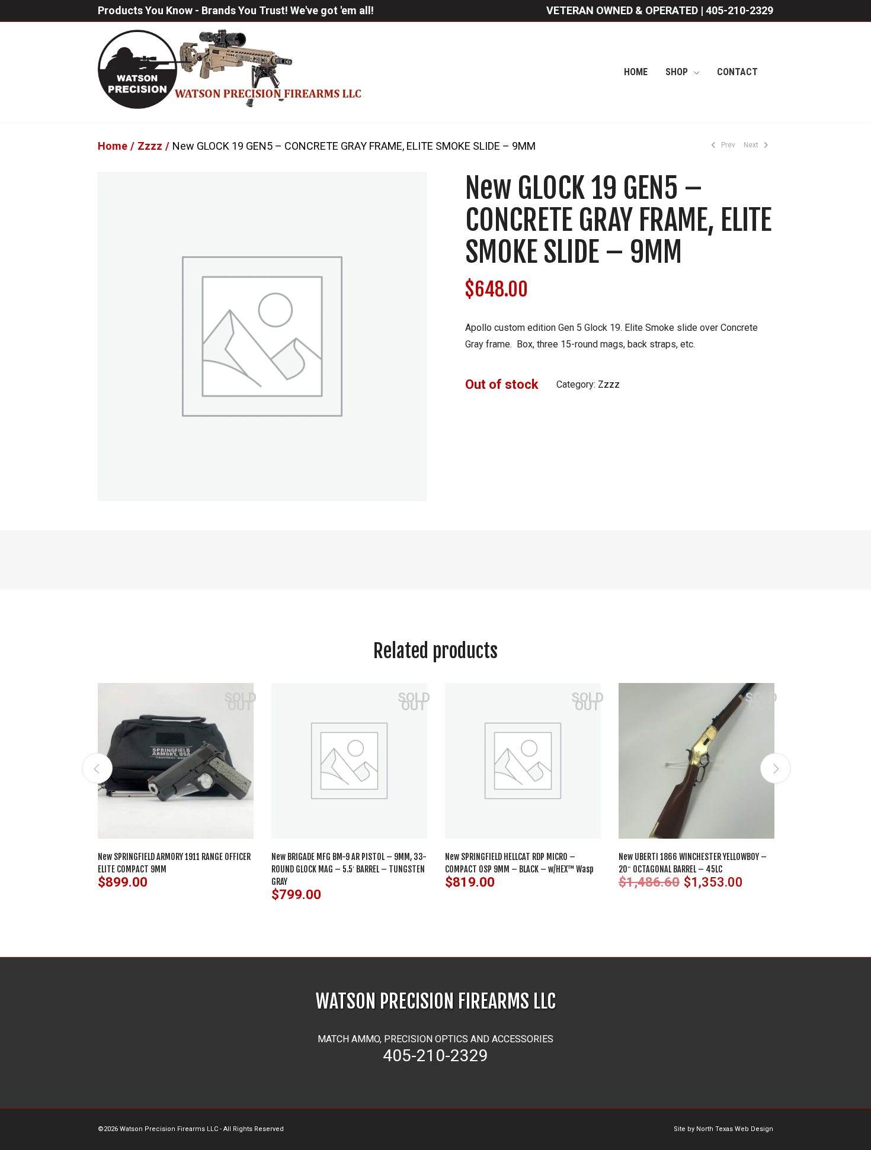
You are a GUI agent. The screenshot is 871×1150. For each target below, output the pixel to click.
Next (752, 145)
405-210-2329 (739, 10)
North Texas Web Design (734, 1129)
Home (112, 146)
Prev (727, 145)
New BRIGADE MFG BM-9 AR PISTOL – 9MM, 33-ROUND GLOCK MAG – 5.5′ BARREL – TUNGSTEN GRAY (349, 869)
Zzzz (149, 146)
